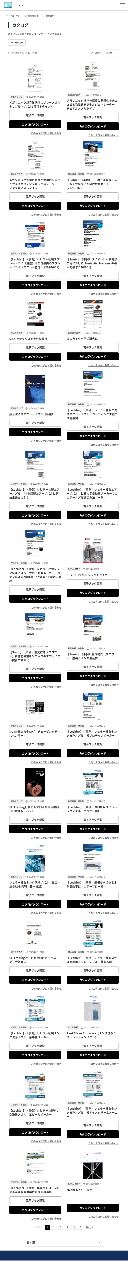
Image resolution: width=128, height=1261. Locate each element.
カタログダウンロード (35, 124)
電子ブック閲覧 (35, 115)
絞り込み (19, 42)
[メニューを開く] (122, 5)
